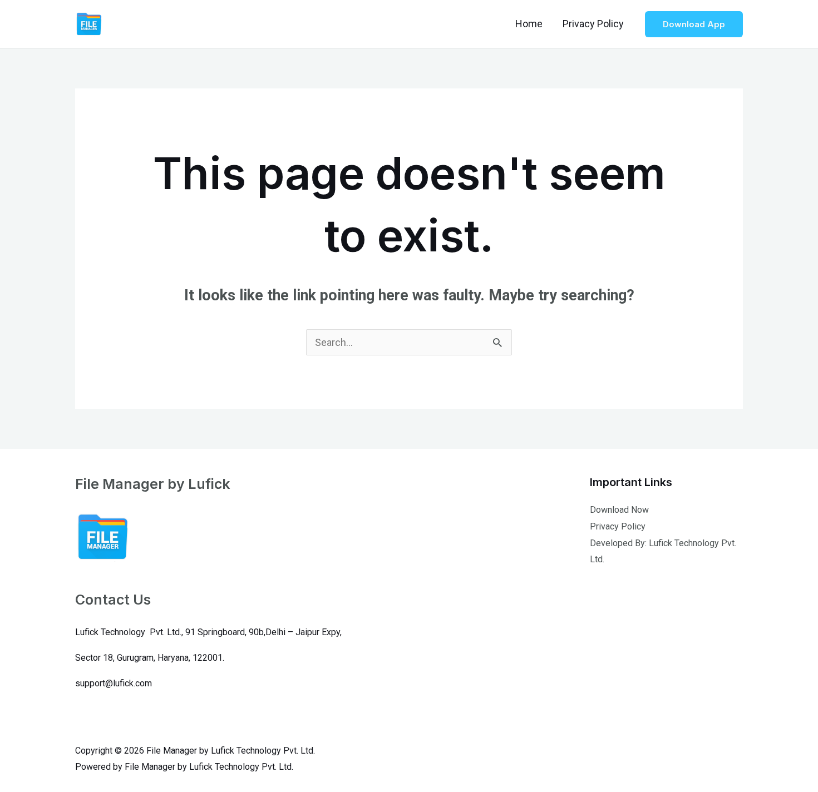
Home (529, 23)
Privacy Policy (593, 23)
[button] (694, 24)
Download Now (619, 509)
